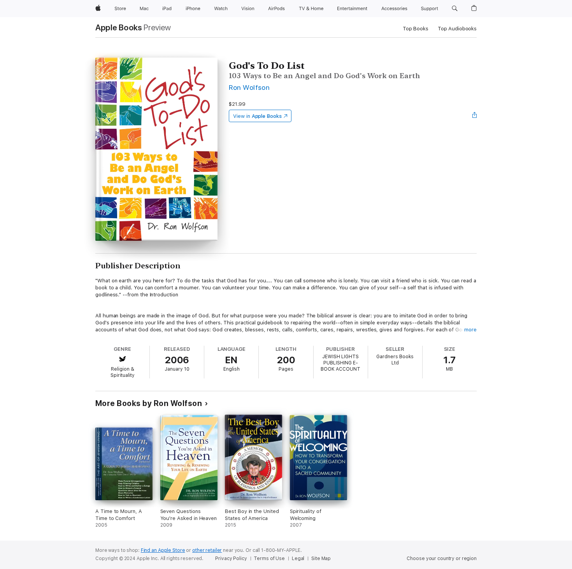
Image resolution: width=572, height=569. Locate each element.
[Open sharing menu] (474, 116)
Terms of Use (269, 558)
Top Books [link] (415, 29)
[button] (455, 8)
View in (257, 116)
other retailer (207, 550)
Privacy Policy (231, 558)
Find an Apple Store (163, 550)
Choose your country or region (442, 558)
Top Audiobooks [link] (457, 29)
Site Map (321, 558)
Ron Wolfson (249, 87)
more (470, 330)
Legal (298, 558)
